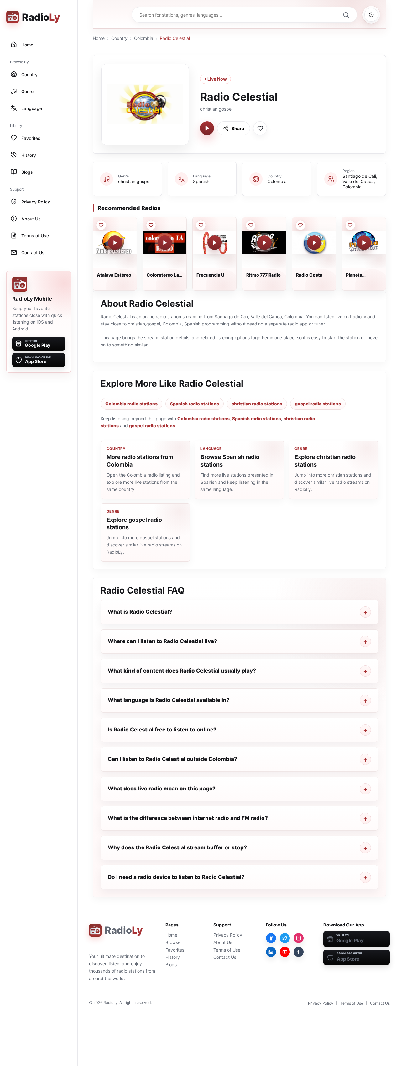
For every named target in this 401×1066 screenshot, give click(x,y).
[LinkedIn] (271, 952)
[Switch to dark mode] (371, 15)
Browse (172, 942)
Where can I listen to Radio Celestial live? (162, 641)
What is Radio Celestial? (140, 612)
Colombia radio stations (131, 403)
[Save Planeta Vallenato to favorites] (350, 225)
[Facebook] (271, 938)
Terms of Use (226, 950)
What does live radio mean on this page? (162, 788)
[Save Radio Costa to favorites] (300, 225)
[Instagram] (299, 938)
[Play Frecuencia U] (214, 242)
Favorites (174, 950)
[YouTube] (285, 952)
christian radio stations (257, 403)
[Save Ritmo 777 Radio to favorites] (251, 225)
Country (119, 38)
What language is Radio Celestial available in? (169, 700)
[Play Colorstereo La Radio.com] (165, 242)
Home (99, 38)
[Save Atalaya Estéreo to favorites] (101, 225)
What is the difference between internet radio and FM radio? (188, 818)
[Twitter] (285, 938)
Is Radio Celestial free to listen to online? (162, 729)
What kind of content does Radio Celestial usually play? (182, 671)
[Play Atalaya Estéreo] (115, 242)
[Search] (346, 14)
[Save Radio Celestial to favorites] (260, 128)
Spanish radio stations (194, 403)
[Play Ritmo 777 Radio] (264, 242)
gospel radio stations (318, 403)
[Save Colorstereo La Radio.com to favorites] (151, 225)
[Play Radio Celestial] (207, 128)
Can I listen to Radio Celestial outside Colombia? (172, 759)
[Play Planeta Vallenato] (364, 242)
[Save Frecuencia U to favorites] (201, 225)
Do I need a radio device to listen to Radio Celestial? (176, 877)
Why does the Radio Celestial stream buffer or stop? (177, 847)
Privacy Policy (227, 934)
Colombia (143, 38)
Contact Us (224, 957)
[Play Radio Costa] (314, 242)
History (172, 957)
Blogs (171, 964)
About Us (222, 942)
